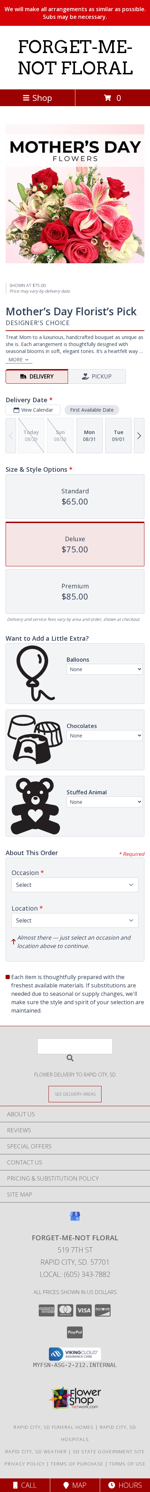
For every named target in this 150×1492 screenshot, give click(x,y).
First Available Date (92, 409)
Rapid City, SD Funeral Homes (53, 1427)
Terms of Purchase (77, 1464)
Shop (42, 97)
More (15, 359)
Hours (128, 1485)
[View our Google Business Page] (75, 1219)
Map (78, 1485)
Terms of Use (127, 1464)
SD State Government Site (109, 1451)
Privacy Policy (25, 1464)
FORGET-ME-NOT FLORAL (75, 57)
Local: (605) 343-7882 (75, 1274)
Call (27, 1485)
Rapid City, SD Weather (36, 1451)
